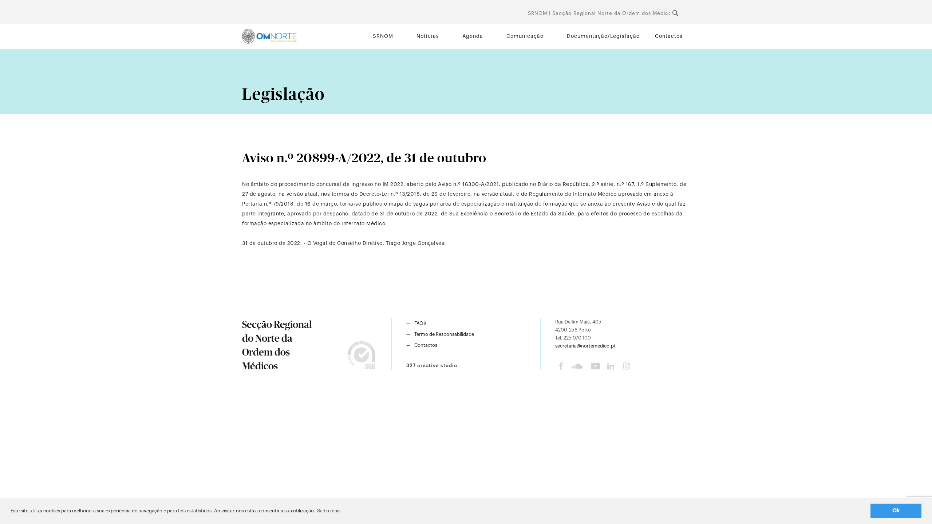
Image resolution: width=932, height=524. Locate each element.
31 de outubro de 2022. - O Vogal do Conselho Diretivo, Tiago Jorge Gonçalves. (344, 243)
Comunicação (525, 36)
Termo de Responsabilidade (444, 334)
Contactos (669, 36)
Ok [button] (896, 510)
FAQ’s (420, 323)
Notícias (427, 36)
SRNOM (383, 36)
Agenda (472, 36)
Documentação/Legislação (603, 36)
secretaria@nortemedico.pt (585, 346)
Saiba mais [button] (328, 510)
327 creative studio (431, 365)
